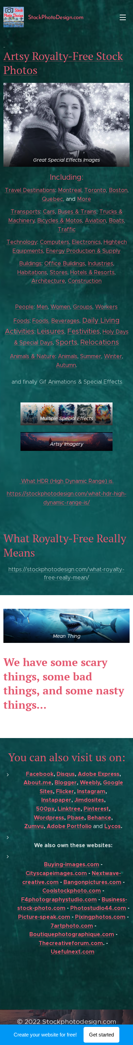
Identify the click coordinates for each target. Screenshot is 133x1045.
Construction (85, 281)
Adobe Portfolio (68, 826)
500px (45, 808)
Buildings (30, 263)
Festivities (83, 331)
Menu (123, 17)
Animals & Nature (32, 356)
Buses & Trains (77, 211)
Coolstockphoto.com (71, 890)
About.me (37, 782)
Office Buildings (64, 263)
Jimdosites (89, 800)
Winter (113, 356)
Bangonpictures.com (92, 882)
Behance (99, 817)
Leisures (50, 331)
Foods (22, 321)
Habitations (32, 272)
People (24, 307)
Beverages (65, 321)
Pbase (75, 817)
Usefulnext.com (72, 951)
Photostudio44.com (98, 908)
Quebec (52, 199)
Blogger (66, 782)
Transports (25, 211)
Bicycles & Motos (59, 220)
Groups (82, 307)
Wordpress (49, 817)
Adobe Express (98, 774)
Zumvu (34, 826)
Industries (100, 263)
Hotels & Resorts (92, 272)
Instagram (91, 791)
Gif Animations (57, 381)
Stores (59, 272)
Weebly (90, 782)
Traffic (67, 229)
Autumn (66, 365)
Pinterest (96, 808)
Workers (106, 307)
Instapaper (56, 800)
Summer (90, 356)
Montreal (70, 190)
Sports (66, 342)
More (84, 199)
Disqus (66, 774)
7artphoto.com (71, 925)
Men (42, 307)
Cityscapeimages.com (56, 873)
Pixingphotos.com (100, 917)
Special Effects (103, 381)
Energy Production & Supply (83, 251)
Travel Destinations (30, 190)
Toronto (95, 190)
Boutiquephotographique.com (71, 934)
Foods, (40, 321)
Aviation (95, 220)
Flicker (65, 791)
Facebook (40, 774)
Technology (21, 242)
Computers (54, 242)
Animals (67, 356)
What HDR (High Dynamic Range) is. (66, 481)
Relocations (99, 342)
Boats (116, 220)
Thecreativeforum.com (71, 943)
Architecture (48, 281)
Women (60, 307)
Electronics (86, 242)
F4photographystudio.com (59, 899)
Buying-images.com (71, 864)
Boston (118, 190)
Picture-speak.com (44, 917)
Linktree (69, 808)
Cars (49, 211)
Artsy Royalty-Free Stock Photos (63, 63)
